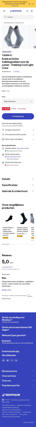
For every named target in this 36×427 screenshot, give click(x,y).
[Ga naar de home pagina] (16, 11)
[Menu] (4, 11)
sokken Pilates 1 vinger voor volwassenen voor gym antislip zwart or (9, 231)
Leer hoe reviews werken (9, 269)
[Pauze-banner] (29, 3)
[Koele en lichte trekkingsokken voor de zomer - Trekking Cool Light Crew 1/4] (14, 37)
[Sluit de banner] (32, 3)
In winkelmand (18, 116)
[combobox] (18, 101)
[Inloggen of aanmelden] (27, 11)
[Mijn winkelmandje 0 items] (31, 11)
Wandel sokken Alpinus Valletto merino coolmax (22, 229)
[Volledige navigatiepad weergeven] (2, 23)
